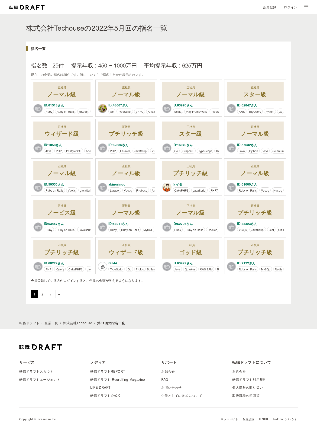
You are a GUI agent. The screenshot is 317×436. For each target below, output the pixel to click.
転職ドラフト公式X (105, 395)
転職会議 (248, 419)
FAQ (164, 379)
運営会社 (239, 371)
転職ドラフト (29, 323)
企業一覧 (51, 323)
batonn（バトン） (285, 419)
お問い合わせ (171, 387)
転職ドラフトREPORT (107, 371)
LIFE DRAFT (100, 387)
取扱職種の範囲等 (246, 395)
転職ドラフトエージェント (39, 379)
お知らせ (168, 371)
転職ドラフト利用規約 (249, 379)
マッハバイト (229, 419)
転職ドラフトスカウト (36, 371)
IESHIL (264, 419)
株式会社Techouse (77, 323)
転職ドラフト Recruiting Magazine (117, 379)
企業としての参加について (181, 395)
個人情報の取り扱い (247, 387)
